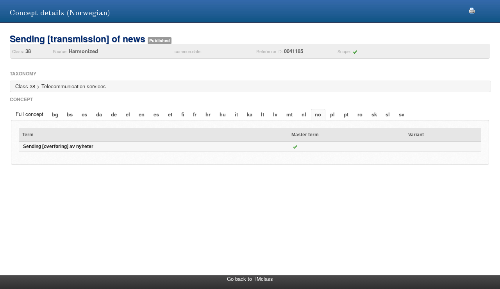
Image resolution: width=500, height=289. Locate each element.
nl (304, 114)
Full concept (29, 114)
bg (55, 114)
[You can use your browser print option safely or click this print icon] (472, 9)
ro (359, 114)
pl (332, 114)
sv (401, 114)
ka (249, 114)
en (142, 114)
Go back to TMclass (250, 278)
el (128, 114)
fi (182, 114)
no (318, 114)
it (236, 114)
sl (388, 114)
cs (84, 114)
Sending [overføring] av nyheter (58, 146)
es (156, 114)
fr (194, 114)
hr (208, 114)
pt (346, 114)
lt (262, 114)
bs (70, 114)
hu (223, 114)
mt (289, 114)
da (99, 114)
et (170, 114)
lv (275, 114)
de (114, 114)
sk (374, 114)
